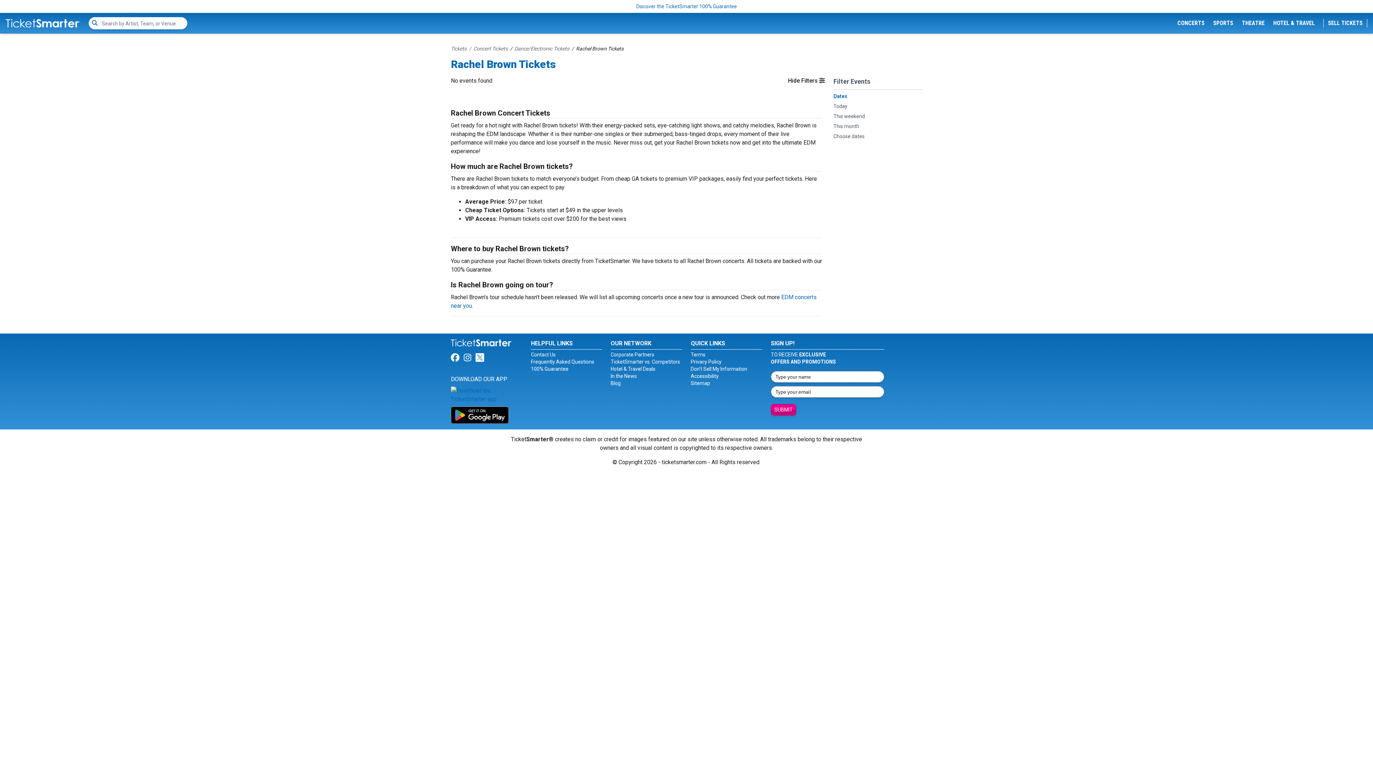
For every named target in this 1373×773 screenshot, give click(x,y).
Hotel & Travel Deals (633, 369)
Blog (616, 383)
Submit (783, 410)
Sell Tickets (1345, 23)
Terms (698, 355)
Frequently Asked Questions (562, 362)
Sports (1223, 23)
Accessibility (705, 376)
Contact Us (543, 355)
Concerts (1191, 23)
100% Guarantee (550, 369)
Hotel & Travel (1294, 23)
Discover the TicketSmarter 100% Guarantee (686, 6)
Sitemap (700, 383)
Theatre (1253, 23)
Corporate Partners (632, 355)
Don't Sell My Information (719, 369)
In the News (624, 376)
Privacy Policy (706, 362)
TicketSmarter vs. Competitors (645, 362)
